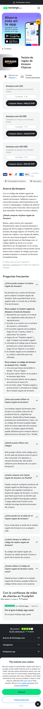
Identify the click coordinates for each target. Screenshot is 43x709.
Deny (22, 706)
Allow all (21, 692)
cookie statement (27, 683)
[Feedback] (38, 704)
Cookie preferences (21, 700)
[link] (13, 36)
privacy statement (21, 685)
